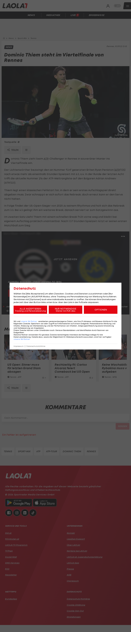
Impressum (19, 346)
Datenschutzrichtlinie (35, 346)
